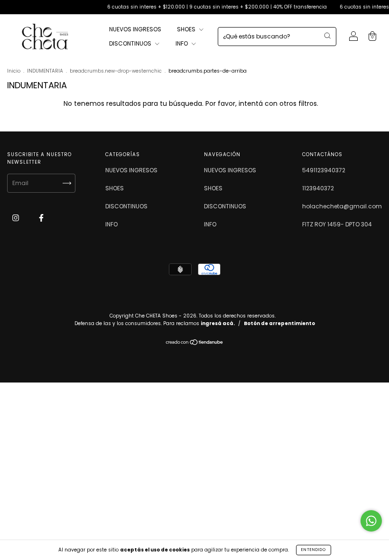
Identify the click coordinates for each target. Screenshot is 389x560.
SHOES (187, 29)
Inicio (13, 71)
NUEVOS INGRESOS (135, 29)
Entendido (313, 549)
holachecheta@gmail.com (342, 206)
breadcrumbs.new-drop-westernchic (116, 71)
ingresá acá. (218, 323)
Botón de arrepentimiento (279, 323)
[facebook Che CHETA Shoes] (41, 218)
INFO (182, 43)
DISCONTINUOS (131, 43)
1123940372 (318, 188)
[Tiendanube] (194, 343)
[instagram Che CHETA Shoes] (16, 218)
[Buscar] (327, 36)
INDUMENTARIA (45, 71)
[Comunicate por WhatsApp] (371, 521)
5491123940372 (323, 170)
